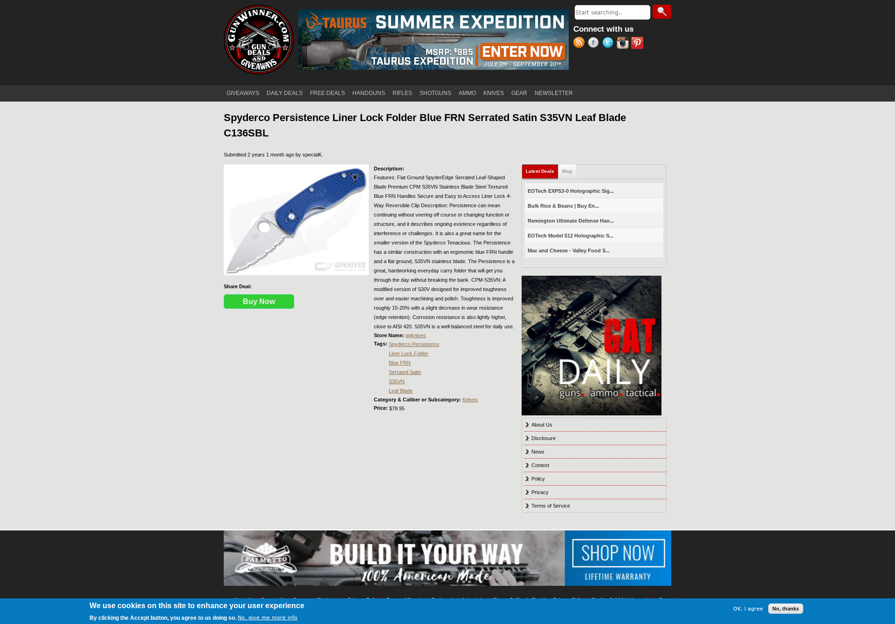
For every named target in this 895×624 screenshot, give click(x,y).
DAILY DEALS (285, 93)
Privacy (540, 492)
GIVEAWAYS (243, 93)
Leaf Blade (401, 390)
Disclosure (543, 438)
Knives (470, 399)
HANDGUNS (368, 93)
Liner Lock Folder (408, 353)
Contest (540, 465)
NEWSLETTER (554, 93)
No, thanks (785, 608)
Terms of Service (550, 506)
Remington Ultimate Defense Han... (571, 221)
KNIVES (493, 93)
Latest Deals (542, 171)
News (537, 451)
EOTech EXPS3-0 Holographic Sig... (571, 191)
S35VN (397, 381)
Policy (538, 479)
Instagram (624, 44)
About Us (541, 424)
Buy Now (259, 301)
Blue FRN (400, 363)
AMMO (467, 93)
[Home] (259, 40)
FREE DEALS (327, 93)
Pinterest (638, 44)
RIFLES (402, 93)
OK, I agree (748, 608)
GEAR (519, 93)
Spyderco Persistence (414, 344)
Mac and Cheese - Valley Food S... (569, 250)
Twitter (609, 44)
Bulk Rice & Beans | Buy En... (563, 206)
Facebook (595, 44)
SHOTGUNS (435, 93)
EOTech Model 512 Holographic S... (570, 235)
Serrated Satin (405, 372)
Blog (567, 171)
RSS (580, 44)
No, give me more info (267, 618)
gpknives (416, 335)
